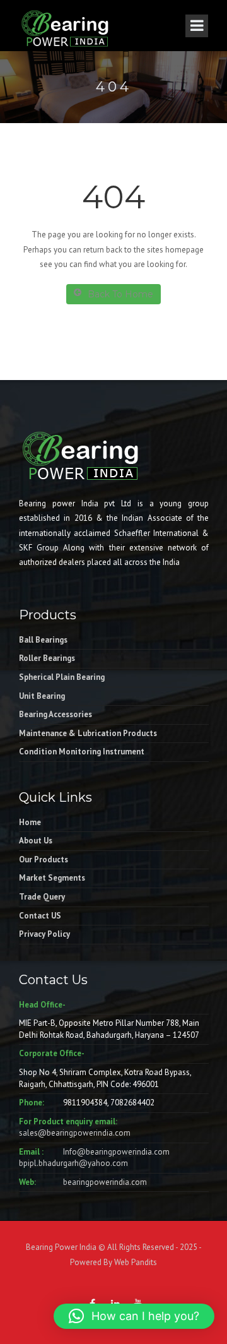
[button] (134, 1316)
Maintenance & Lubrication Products (88, 733)
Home (30, 822)
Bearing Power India (61, 1247)
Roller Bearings (47, 658)
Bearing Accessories (55, 714)
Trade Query (42, 896)
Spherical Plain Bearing (62, 677)
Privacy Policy (44, 934)
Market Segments (52, 877)
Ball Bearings (43, 639)
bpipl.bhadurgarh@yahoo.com (73, 1163)
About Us (35, 840)
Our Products (43, 859)
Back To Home (120, 294)
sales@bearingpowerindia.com (75, 1132)
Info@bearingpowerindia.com (116, 1151)
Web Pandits (134, 1262)
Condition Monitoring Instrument (81, 751)
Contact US (40, 915)
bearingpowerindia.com (105, 1182)
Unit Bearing (42, 696)
